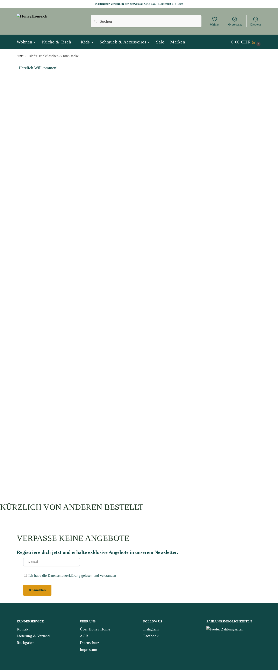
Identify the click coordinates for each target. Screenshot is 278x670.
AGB (84, 636)
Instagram (151, 629)
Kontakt (23, 629)
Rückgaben (26, 643)
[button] (246, 42)
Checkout (255, 24)
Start (20, 56)
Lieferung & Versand (33, 636)
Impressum (88, 649)
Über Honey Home (95, 629)
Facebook (151, 636)
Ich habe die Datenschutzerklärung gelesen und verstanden (71, 575)
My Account (235, 24)
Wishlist (214, 24)
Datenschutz (89, 643)
